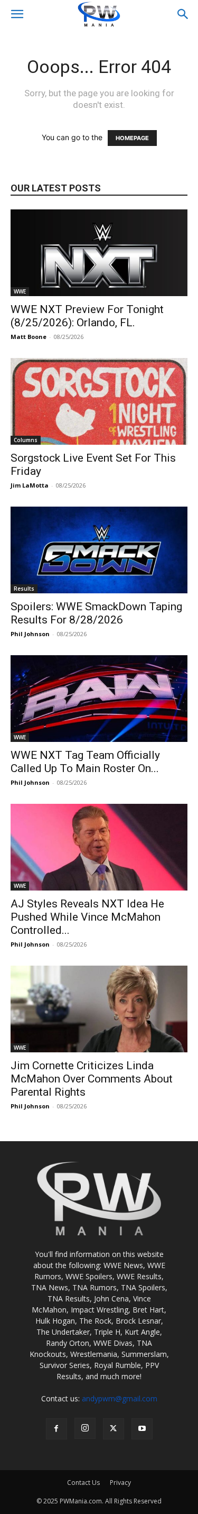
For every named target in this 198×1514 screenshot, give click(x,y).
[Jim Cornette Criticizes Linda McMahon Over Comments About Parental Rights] (99, 1009)
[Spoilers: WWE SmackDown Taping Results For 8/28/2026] (99, 550)
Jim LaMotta (30, 485)
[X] (113, 1428)
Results (24, 588)
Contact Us (83, 1482)
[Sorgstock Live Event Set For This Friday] (99, 401)
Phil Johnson (30, 634)
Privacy (120, 1482)
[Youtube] (142, 1428)
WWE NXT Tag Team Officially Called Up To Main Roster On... (85, 762)
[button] (17, 14)
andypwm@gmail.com (119, 1398)
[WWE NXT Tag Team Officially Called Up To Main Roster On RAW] (99, 698)
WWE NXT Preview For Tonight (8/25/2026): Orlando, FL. (87, 316)
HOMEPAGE (132, 138)
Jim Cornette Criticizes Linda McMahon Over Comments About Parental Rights (92, 1078)
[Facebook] (56, 1428)
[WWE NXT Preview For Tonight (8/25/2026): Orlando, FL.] (99, 252)
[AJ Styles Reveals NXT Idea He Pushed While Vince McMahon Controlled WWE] (99, 847)
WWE (20, 291)
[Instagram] (85, 1428)
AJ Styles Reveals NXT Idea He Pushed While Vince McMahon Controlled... (87, 917)
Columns (25, 440)
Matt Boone (28, 337)
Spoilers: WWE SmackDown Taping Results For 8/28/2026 (96, 613)
